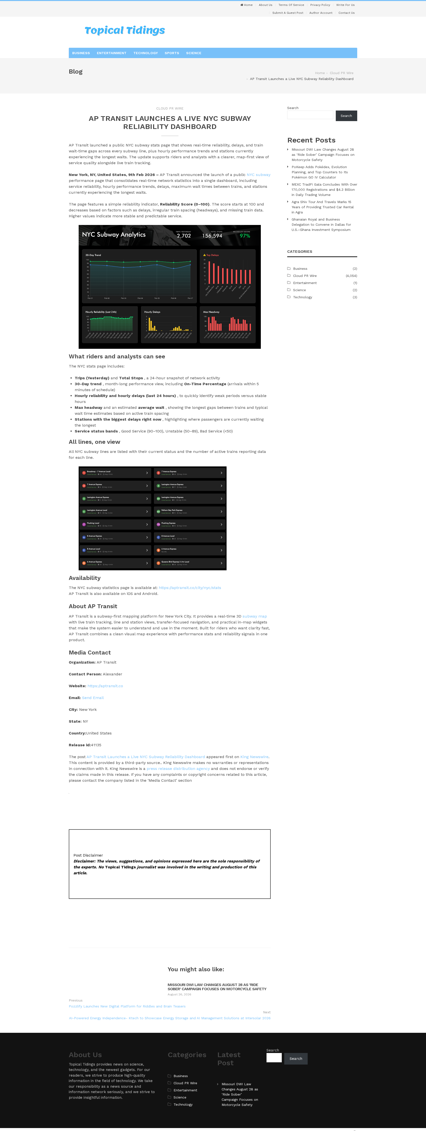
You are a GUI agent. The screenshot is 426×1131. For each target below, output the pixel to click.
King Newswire (254, 756)
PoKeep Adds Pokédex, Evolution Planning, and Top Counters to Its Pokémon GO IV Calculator (320, 172)
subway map (255, 616)
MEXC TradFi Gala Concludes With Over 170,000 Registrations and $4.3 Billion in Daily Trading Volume (324, 189)
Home (248, 5)
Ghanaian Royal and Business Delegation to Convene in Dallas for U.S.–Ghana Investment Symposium (321, 224)
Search (293, 108)
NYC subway (258, 174)
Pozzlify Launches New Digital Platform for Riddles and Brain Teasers (127, 1006)
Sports (172, 53)
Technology (145, 53)
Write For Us (345, 5)
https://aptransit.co (105, 686)
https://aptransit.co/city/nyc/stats (190, 587)
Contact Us (346, 13)
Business (81, 53)
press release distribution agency (178, 768)
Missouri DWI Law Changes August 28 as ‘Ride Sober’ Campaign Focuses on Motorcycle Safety (217, 986)
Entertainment (111, 53)
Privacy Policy (320, 5)
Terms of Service (291, 5)
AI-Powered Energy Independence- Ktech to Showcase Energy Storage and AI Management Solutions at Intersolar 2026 (170, 1018)
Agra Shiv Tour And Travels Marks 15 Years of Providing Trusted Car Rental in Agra (323, 207)
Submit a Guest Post (287, 13)
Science (193, 53)
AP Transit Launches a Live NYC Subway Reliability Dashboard (146, 756)
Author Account (320, 13)
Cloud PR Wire (169, 108)
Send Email (93, 697)
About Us (265, 5)
